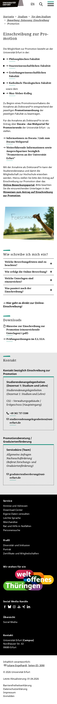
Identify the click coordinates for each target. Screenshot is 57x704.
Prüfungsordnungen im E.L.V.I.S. (25, 339)
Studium (22, 16)
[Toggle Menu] (51, 4)
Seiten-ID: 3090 (36, 665)
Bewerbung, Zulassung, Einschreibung (28, 20)
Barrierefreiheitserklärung (17, 685)
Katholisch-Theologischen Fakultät (30, 82)
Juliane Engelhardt (17, 665)
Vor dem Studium (41, 16)
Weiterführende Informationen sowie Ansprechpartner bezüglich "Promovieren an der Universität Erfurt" (29, 153)
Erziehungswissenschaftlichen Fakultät (27, 74)
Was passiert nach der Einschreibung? (18, 290)
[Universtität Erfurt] (12, 4)
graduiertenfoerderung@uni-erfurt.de (27, 476)
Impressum (9, 692)
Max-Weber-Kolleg (20, 93)
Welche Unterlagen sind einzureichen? (19, 280)
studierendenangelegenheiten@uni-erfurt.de (31, 421)
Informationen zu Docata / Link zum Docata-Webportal (28, 139)
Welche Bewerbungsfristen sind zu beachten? (25, 263)
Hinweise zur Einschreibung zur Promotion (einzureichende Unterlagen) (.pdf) (25, 329)
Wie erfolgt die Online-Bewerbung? (26, 271)
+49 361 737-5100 (19, 413)
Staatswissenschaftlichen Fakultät (30, 65)
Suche (41, 4)
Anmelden (8, 696)
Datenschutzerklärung (15, 688)
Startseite (8, 16)
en (33, 4)
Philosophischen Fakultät (24, 59)
